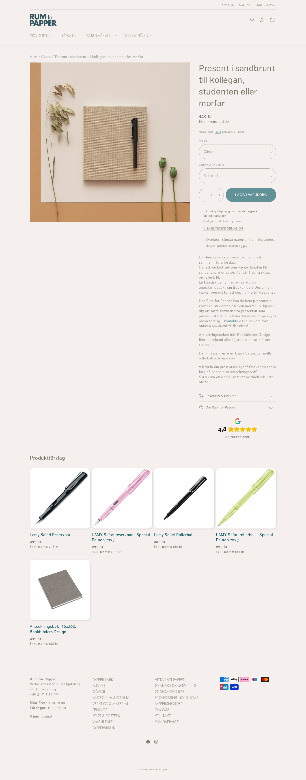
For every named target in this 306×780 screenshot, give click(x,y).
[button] (42, 35)
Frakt (218, 131)
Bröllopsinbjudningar (176, 697)
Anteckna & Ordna (111, 697)
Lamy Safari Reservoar (50, 535)
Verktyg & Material (110, 703)
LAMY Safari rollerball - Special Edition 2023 (244, 537)
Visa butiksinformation (223, 228)
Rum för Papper (158, 769)
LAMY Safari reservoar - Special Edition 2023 (121, 537)
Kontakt (163, 715)
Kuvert (99, 685)
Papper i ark (103, 679)
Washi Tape (103, 721)
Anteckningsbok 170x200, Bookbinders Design (53, 629)
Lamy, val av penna (211, 165)
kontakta (231, 321)
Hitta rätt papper (170, 679)
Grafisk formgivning (176, 685)
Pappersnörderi (169, 703)
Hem (33, 57)
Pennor (100, 709)
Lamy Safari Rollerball (173, 535)
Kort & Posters (106, 715)
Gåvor (46, 57)
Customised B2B (170, 691)
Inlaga (203, 141)
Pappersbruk (104, 727)
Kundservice (167, 721)
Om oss (162, 709)
